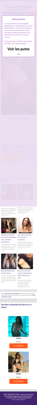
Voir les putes (18, 49)
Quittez (18, 54)
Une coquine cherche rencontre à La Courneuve (24, 237)
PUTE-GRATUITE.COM (11, 394)
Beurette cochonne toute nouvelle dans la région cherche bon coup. (25, 274)
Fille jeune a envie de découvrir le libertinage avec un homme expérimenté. (8, 238)
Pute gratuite (21, 399)
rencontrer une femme (11, 293)
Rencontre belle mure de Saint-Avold (8, 272)
